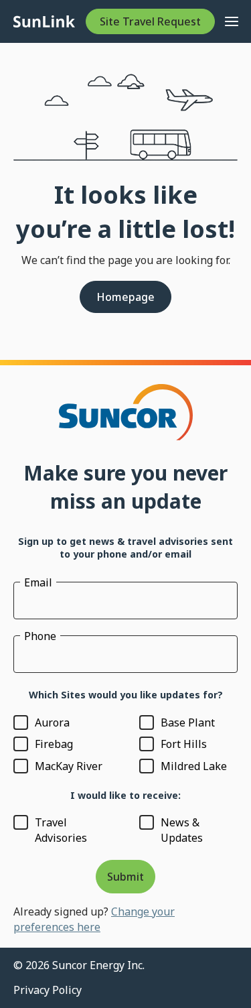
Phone (40, 636)
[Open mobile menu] (232, 21)
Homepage (125, 297)
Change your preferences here (94, 919)
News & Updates (182, 829)
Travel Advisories (61, 829)
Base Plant (188, 722)
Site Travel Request (150, 21)
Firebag (54, 744)
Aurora (52, 722)
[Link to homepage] (44, 21)
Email (38, 582)
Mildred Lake (194, 766)
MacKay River (68, 766)
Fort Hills (184, 744)
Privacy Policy (47, 990)
